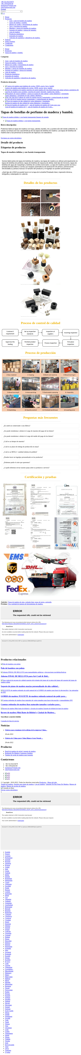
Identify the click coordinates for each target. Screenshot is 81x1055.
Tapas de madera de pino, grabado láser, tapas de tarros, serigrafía (29, 602)
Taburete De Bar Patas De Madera (57, 784)
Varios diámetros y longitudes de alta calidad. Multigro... (24, 95)
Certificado (8, 43)
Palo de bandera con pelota (12, 668)
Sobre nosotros (10, 41)
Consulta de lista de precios (10, 721)
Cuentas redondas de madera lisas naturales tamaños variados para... (31, 704)
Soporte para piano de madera (24, 784)
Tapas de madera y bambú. (18, 23)
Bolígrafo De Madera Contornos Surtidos (19, 753)
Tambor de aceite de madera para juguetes (19, 755)
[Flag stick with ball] (10, 664)
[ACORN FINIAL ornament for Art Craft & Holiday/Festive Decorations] (33, 672)
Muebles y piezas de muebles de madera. (22, 28)
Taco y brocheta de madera (18, 26)
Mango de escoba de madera (16, 786)
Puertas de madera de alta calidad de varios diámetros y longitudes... (27, 103)
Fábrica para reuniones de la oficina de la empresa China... (26, 730)
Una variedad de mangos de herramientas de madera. (25, 604)
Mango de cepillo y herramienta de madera (23, 24)
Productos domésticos (16, 34)
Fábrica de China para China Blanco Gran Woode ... (24, 738)
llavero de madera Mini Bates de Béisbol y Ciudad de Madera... (28, 712)
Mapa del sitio (52, 782)
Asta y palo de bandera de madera (20, 21)
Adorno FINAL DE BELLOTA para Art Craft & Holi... (25, 676)
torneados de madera (16, 36)
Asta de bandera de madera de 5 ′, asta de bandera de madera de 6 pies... (29, 107)
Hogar (7, 17)
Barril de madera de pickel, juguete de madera (20, 751)
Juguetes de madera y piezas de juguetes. (22, 30)
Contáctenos (9, 45)
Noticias (8, 40)
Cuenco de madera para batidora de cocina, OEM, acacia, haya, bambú (28, 88)
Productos (8, 19)
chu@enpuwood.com (12, 769)
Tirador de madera (7, 784)
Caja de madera (39, 784)
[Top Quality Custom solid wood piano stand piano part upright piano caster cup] (40, 682)
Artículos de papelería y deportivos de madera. (24, 38)
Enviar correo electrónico (9, 790)
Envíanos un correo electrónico (11, 138)
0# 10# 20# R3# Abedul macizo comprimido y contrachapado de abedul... (29, 99)
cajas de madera (14, 32)
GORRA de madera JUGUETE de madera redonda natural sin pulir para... (34, 696)
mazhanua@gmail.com (12, 768)
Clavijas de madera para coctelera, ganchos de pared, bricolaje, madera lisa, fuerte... (33, 92)
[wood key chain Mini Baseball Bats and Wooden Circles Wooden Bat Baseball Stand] (34, 708)
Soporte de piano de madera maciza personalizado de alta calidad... (30, 686)
